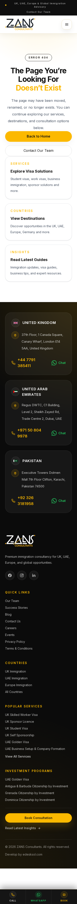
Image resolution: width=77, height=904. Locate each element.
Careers (10, 628)
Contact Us (13, 621)
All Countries (14, 692)
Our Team (12, 601)
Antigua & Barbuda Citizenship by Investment (36, 786)
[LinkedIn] (33, 575)
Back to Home (38, 136)
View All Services (18, 756)
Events (10, 635)
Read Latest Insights (22, 828)
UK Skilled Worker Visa (21, 715)
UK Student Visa (16, 728)
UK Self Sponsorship (19, 735)
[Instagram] (22, 575)
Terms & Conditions (19, 648)
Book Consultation (38, 818)
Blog (8, 614)
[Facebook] (10, 575)
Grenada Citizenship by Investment (29, 793)
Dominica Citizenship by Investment (30, 800)
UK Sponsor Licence (19, 721)
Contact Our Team (38, 12)
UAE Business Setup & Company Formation (35, 749)
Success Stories (16, 607)
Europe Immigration (18, 685)
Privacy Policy (15, 641)
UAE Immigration (16, 678)
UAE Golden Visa (17, 742)
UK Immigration (15, 671)
